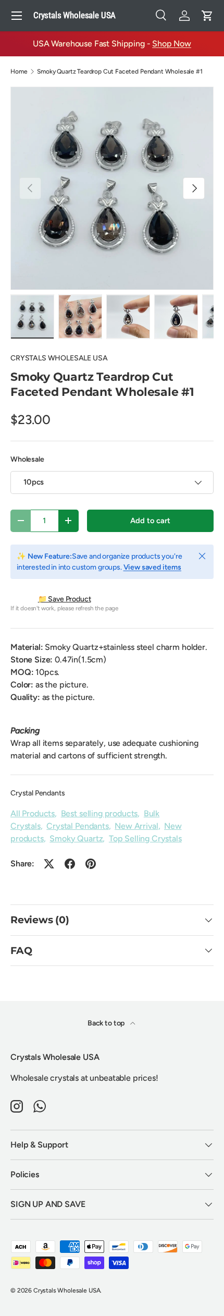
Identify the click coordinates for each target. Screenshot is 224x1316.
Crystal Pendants (37, 793)
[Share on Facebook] (69, 863)
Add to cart (150, 520)
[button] (207, 15)
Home (18, 71)
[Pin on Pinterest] (90, 863)
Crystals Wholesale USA (66, 1290)
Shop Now (171, 44)
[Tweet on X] (49, 863)
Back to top (107, 1023)
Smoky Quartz (76, 838)
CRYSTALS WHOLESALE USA (58, 358)
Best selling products (99, 813)
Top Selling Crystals (145, 838)
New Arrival (136, 826)
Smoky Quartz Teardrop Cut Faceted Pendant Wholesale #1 (119, 71)
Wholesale (27, 459)
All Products (32, 813)
